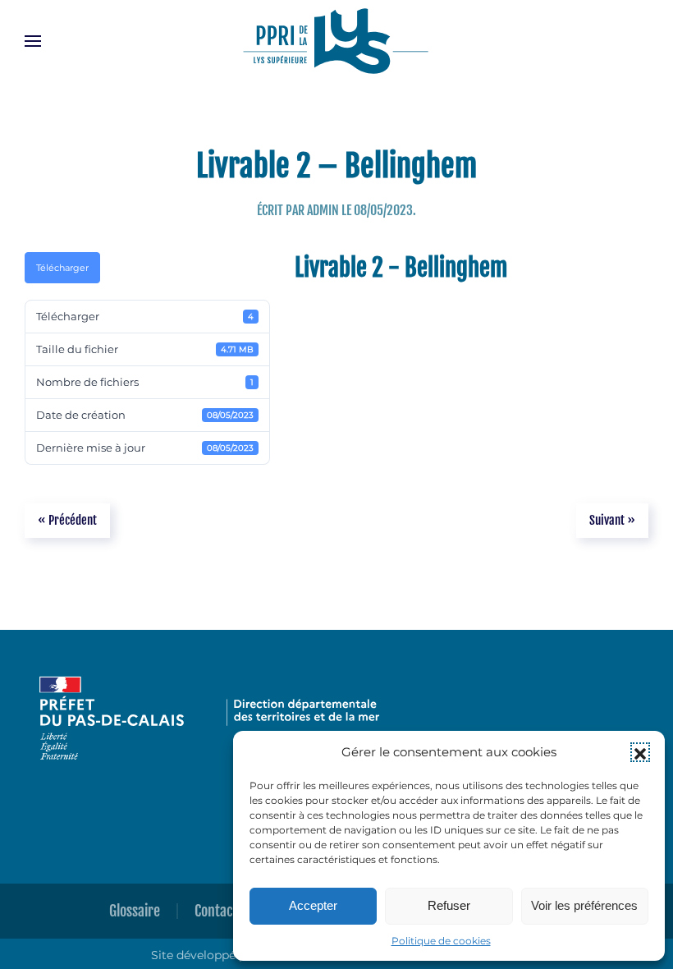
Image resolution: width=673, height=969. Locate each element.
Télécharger (62, 267)
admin (323, 210)
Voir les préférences (584, 905)
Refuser (449, 905)
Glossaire (134, 911)
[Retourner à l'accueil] (336, 41)
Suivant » (612, 520)
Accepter (313, 905)
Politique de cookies (441, 941)
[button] (640, 752)
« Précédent (67, 520)
